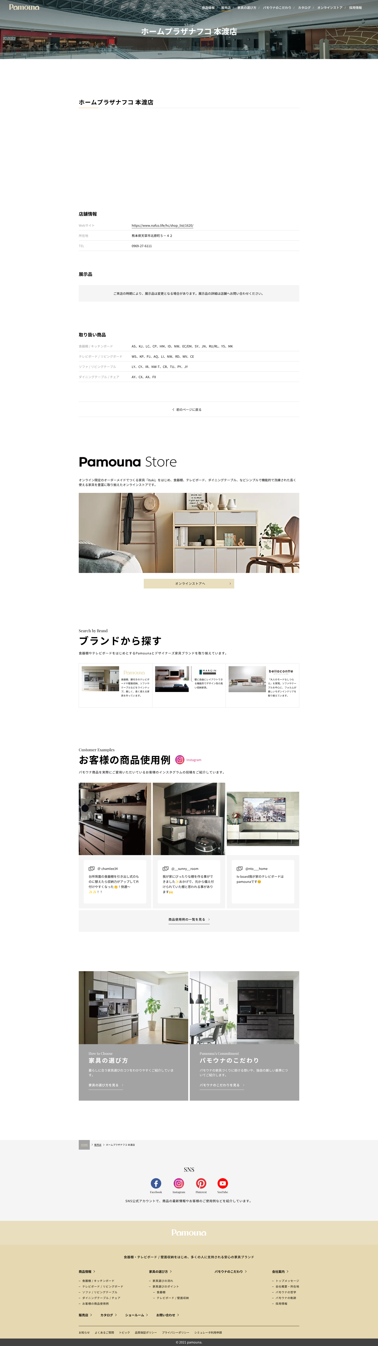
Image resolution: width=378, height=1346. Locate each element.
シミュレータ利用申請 (208, 1332)
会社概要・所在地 (287, 1286)
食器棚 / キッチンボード (98, 1281)
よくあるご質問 (104, 1332)
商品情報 (208, 7)
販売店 (226, 7)
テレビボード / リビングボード (102, 1286)
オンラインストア (330, 7)
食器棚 (161, 1292)
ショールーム (134, 1315)
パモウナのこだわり (277, 7)
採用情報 (355, 7)
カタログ (304, 7)
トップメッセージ (287, 1281)
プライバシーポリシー (175, 1332)
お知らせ (84, 1332)
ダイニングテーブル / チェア (101, 1298)
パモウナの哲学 (286, 1292)
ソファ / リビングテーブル (100, 1292)
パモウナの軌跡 (286, 1298)
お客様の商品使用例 (95, 1303)
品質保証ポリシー (146, 1332)
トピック (124, 1332)
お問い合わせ (165, 1315)
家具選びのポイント (166, 1286)
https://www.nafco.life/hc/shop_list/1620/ (162, 225)
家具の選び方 (246, 7)
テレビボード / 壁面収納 (173, 1298)
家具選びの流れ (163, 1281)
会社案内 (278, 1271)
